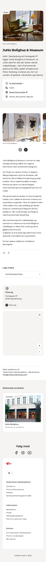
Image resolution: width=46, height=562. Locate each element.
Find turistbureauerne (15, 489)
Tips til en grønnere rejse (16, 519)
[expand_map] (39, 314)
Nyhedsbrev (11, 510)
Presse (9, 513)
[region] (23, 333)
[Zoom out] (39, 351)
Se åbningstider (15, 83)
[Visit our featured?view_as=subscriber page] (29, 453)
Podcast (9, 493)
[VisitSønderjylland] (13, 463)
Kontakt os (10, 486)
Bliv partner (11, 539)
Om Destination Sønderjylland (18, 533)
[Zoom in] (39, 345)
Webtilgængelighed (14, 516)
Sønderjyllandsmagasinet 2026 (18, 496)
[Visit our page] (23, 453)
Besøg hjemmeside (17, 92)
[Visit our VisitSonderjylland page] (16, 453)
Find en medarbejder (15, 536)
